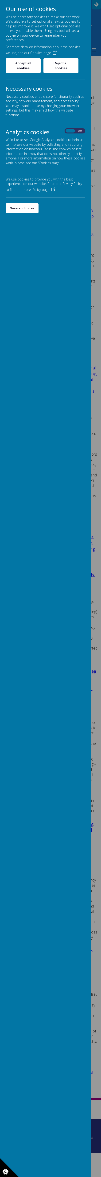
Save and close (22, 208)
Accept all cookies (23, 65)
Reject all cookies (61, 65)
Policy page (40, 189)
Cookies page (40, 53)
